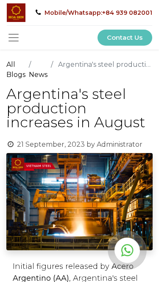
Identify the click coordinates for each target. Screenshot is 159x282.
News (38, 75)
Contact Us (124, 37)
